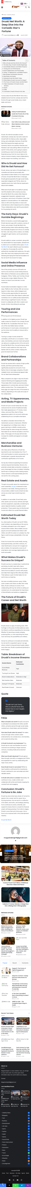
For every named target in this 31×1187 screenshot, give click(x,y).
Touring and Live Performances (12, 68)
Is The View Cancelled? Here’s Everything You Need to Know (20, 995)
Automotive (5, 1147)
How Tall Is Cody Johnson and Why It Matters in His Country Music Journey (21, 124)
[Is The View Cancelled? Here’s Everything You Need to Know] (6, 996)
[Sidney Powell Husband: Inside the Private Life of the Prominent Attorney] (5, 114)
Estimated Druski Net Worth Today (13, 78)
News (3, 1150)
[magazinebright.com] (16, 7)
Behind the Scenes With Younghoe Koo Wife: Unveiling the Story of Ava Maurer (7, 928)
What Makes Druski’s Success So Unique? (15, 80)
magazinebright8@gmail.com (10, 35)
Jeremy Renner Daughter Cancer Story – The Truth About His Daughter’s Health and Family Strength (7, 950)
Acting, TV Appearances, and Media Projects (15, 72)
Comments (25, 963)
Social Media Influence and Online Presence (15, 66)
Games (4, 1136)
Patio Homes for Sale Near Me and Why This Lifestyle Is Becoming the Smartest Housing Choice (23, 1051)
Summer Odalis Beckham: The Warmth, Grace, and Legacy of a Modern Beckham (22, 929)
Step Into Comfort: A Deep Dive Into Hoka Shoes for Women (20, 977)
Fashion (4, 1131)
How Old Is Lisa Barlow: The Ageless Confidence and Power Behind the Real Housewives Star (15, 858)
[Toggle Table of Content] (26, 60)
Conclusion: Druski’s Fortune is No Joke (14, 91)
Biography (5, 1115)
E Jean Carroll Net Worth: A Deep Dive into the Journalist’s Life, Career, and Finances (22, 949)
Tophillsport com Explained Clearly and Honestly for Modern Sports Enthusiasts (22, 1029)
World (3, 1161)
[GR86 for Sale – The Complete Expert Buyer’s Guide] (6, 1004)
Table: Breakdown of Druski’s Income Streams (14, 84)
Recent (15, 963)
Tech (3, 1118)
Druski (14, 486)
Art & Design (5, 1155)
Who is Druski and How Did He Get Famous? (15, 63)
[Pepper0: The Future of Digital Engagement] (6, 970)
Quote (5, 87)
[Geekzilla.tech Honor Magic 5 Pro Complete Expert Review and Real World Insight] (25, 1099)
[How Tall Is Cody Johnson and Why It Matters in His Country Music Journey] (5, 124)
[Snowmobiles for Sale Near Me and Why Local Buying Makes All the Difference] (5, 1106)
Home (4, 14)
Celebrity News (11, 14)
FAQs (5, 89)
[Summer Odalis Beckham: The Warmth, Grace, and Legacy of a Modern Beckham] (23, 920)
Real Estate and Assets (10, 76)
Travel (4, 1152)
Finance (4, 1144)
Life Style (4, 1126)
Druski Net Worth (6, 820)
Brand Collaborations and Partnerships (13, 70)
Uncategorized (6, 1163)
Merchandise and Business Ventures (13, 74)
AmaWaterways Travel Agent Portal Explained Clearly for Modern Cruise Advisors (7, 1051)
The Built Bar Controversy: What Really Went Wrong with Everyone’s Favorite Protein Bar (20, 986)
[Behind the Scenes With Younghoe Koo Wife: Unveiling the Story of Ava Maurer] (8, 920)
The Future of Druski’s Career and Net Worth (15, 82)
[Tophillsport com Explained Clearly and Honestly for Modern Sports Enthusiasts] (23, 1021)
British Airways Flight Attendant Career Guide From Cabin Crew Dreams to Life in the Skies (7, 1030)
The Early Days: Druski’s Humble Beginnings (15, 65)
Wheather (4, 1158)
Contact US (15, 1175)
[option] (15, 854)
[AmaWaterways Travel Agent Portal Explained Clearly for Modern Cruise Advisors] (8, 1042)
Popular (5, 963)
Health (4, 1134)
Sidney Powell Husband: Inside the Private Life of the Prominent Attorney (20, 114)
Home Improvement (7, 1142)
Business (4, 1120)
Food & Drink (5, 1139)
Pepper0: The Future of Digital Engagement (19, 969)
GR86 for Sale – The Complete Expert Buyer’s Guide (19, 1003)
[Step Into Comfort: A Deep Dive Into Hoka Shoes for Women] (6, 978)
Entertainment (6, 1123)
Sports (4, 1128)
